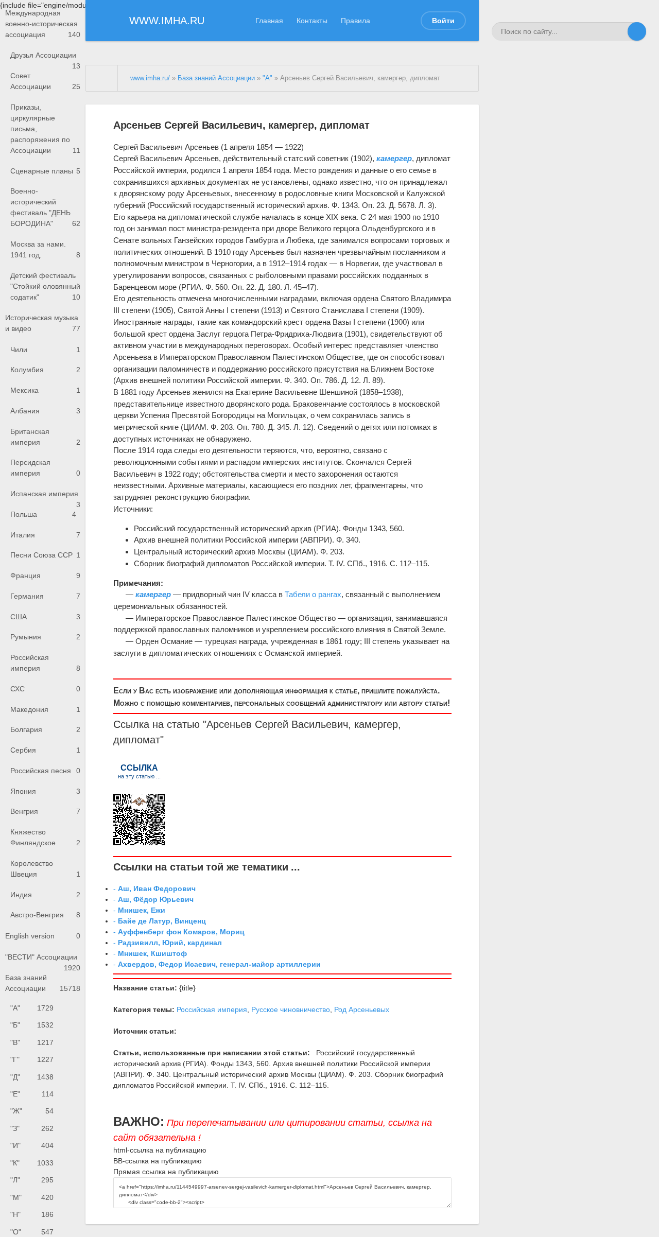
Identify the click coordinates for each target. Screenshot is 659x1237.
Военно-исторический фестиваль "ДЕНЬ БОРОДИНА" (45, 207)
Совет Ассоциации (45, 81)
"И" (32, 1145)
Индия (45, 895)
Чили (45, 349)
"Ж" (32, 1111)
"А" (32, 1008)
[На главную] (102, 78)
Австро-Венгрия (45, 915)
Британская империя (45, 436)
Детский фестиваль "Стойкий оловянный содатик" (45, 286)
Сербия (45, 750)
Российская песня (45, 770)
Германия (45, 596)
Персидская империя (45, 467)
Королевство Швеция (45, 868)
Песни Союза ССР (45, 555)
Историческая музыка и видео (42, 323)
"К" (32, 1163)
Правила (355, 20)
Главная (269, 20)
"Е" (32, 1094)
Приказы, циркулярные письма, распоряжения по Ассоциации (45, 128)
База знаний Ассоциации (42, 982)
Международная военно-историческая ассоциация (42, 24)
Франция (45, 575)
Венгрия (45, 811)
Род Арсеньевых (361, 1009)
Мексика (45, 390)
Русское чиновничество (290, 1009)
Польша (43, 514)
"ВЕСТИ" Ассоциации (42, 960)
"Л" (32, 1180)
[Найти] (637, 31)
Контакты (312, 20)
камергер (376, 724)
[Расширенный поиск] (618, 31)
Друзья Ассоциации (45, 58)
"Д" (32, 1077)
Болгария (45, 729)
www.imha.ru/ (150, 78)
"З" (32, 1128)
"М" (32, 1197)
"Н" (32, 1214)
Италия (45, 535)
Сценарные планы (45, 171)
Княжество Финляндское (45, 837)
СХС (45, 689)
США (45, 617)
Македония (45, 709)
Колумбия (45, 369)
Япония (45, 791)
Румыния (45, 637)
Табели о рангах (313, 594)
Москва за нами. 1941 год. (45, 249)
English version (42, 936)
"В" (32, 1042)
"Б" (32, 1025)
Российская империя (45, 662)
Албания (45, 411)
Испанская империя (45, 497)
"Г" (32, 1059)
